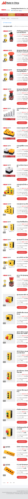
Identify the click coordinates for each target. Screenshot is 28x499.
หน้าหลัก (5, 14)
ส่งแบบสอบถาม (22, 45)
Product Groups (7, 22)
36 (10, 482)
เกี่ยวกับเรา (19, 14)
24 (7, 482)
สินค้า (12, 14)
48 (13, 482)
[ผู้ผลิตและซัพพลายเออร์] (10, 3)
